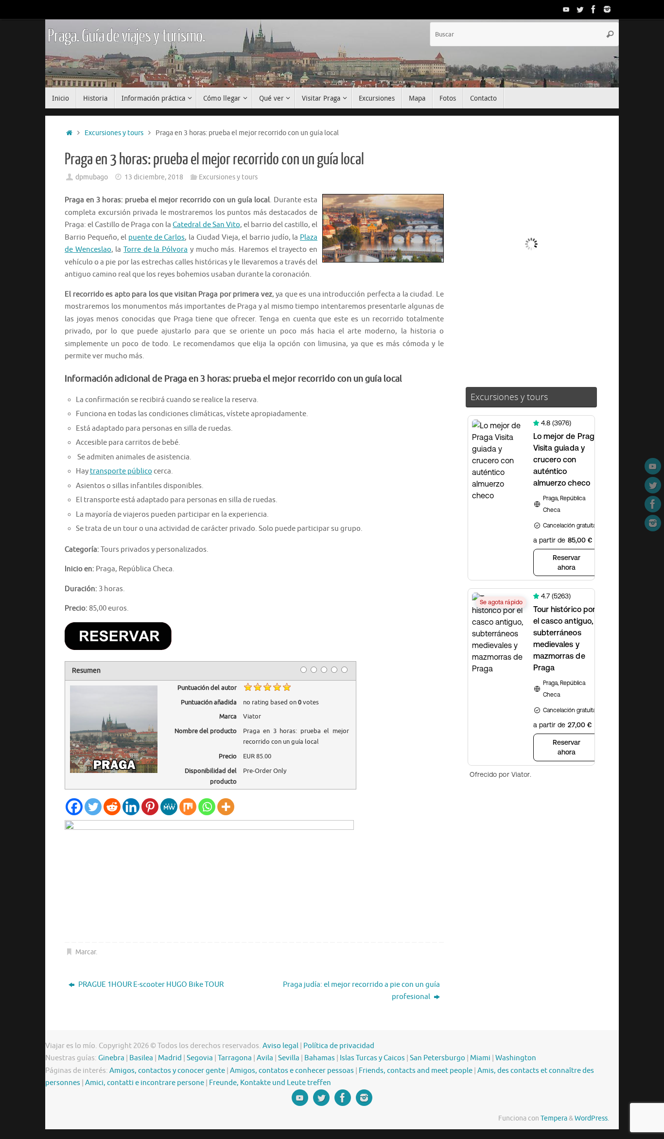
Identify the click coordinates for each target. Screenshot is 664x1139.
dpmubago (91, 177)
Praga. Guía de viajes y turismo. (126, 36)
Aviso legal (280, 1046)
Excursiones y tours (114, 133)
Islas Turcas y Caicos (372, 1058)
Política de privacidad (338, 1046)
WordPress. (592, 1118)
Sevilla (288, 1058)
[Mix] (187, 806)
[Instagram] (607, 9)
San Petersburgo (437, 1058)
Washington (515, 1058)
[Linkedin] (131, 806)
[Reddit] (112, 806)
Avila (265, 1058)
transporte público (121, 471)
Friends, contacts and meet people (415, 1070)
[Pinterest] (149, 806)
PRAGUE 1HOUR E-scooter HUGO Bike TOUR (150, 984)
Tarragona (235, 1058)
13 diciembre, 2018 (153, 177)
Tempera (554, 1118)
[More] (225, 806)
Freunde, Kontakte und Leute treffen (270, 1082)
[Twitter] (580, 9)
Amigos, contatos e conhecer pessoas (292, 1070)
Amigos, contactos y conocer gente (167, 1070)
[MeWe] (168, 806)
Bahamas (319, 1058)
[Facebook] (593, 9)
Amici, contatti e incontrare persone (144, 1082)
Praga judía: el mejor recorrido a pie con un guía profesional (361, 991)
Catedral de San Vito (206, 224)
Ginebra (111, 1058)
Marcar (85, 952)
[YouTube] (566, 9)
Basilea (141, 1058)
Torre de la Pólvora (155, 249)
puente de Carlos (156, 237)
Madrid (170, 1058)
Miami (480, 1058)
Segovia (200, 1058)
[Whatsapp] (206, 806)
